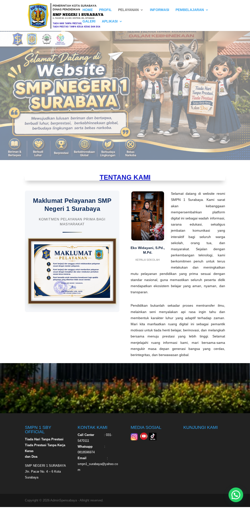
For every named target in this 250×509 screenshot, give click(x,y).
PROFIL (105, 10)
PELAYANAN (128, 10)
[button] (236, 494)
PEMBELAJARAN (190, 10)
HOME (88, 10)
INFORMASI (159, 10)
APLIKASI (110, 21)
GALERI (89, 21)
